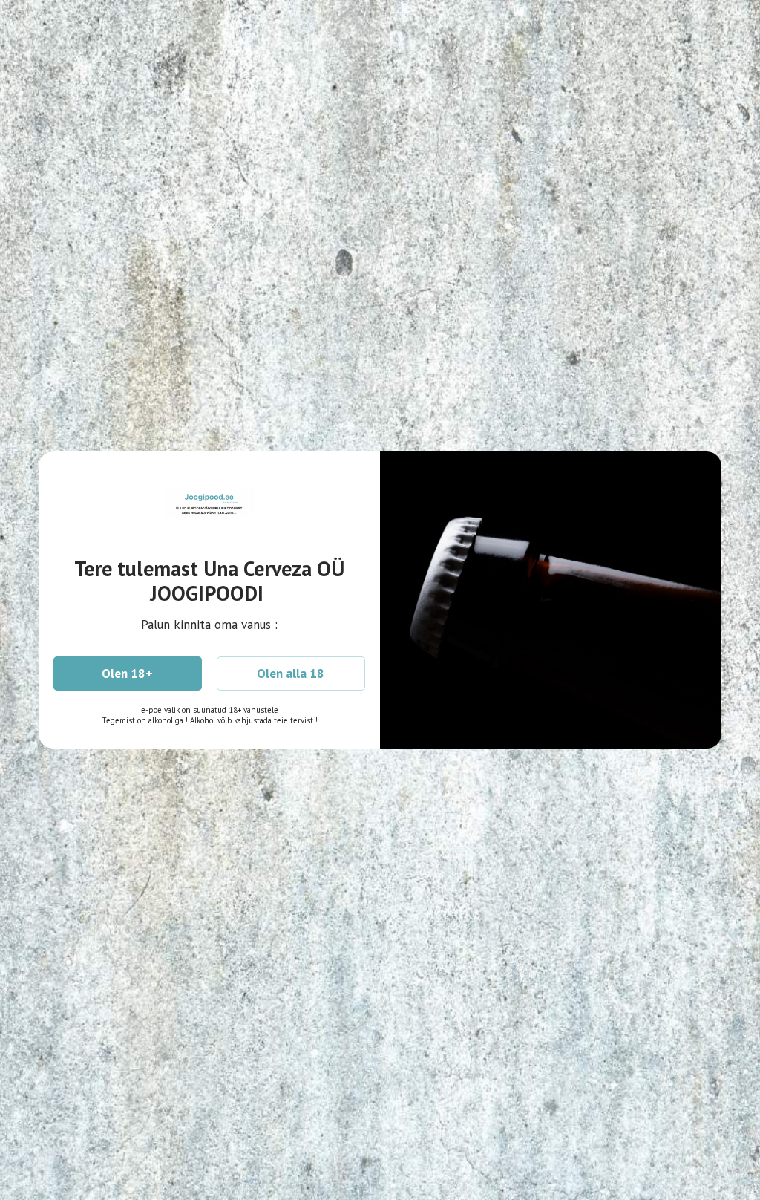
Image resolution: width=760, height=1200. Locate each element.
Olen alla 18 (290, 673)
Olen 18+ (127, 673)
